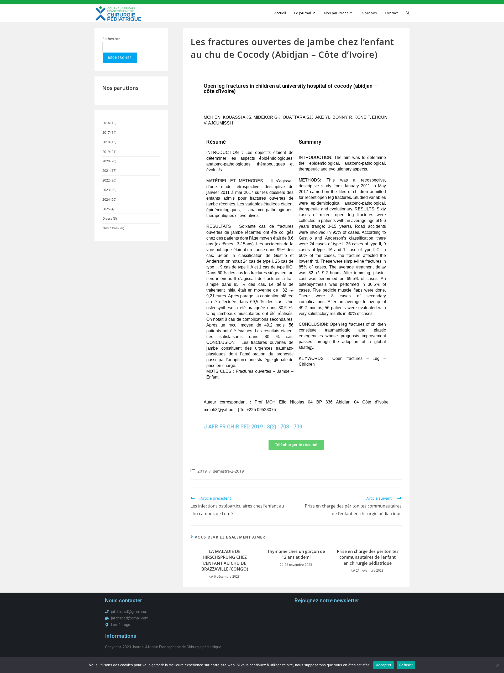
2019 (106, 151)
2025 (106, 208)
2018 (106, 141)
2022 (106, 180)
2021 (106, 170)
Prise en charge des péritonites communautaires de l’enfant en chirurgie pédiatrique (367, 557)
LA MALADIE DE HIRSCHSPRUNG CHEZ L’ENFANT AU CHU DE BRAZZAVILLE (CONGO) (224, 560)
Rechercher (111, 38)
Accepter (383, 665)
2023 (106, 189)
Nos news (110, 228)
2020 (106, 161)
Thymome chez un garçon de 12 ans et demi (296, 554)
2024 (106, 199)
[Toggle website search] (407, 12)
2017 (106, 132)
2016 (106, 122)
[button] (296, 445)
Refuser (406, 665)
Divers (107, 218)
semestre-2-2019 (228, 471)
